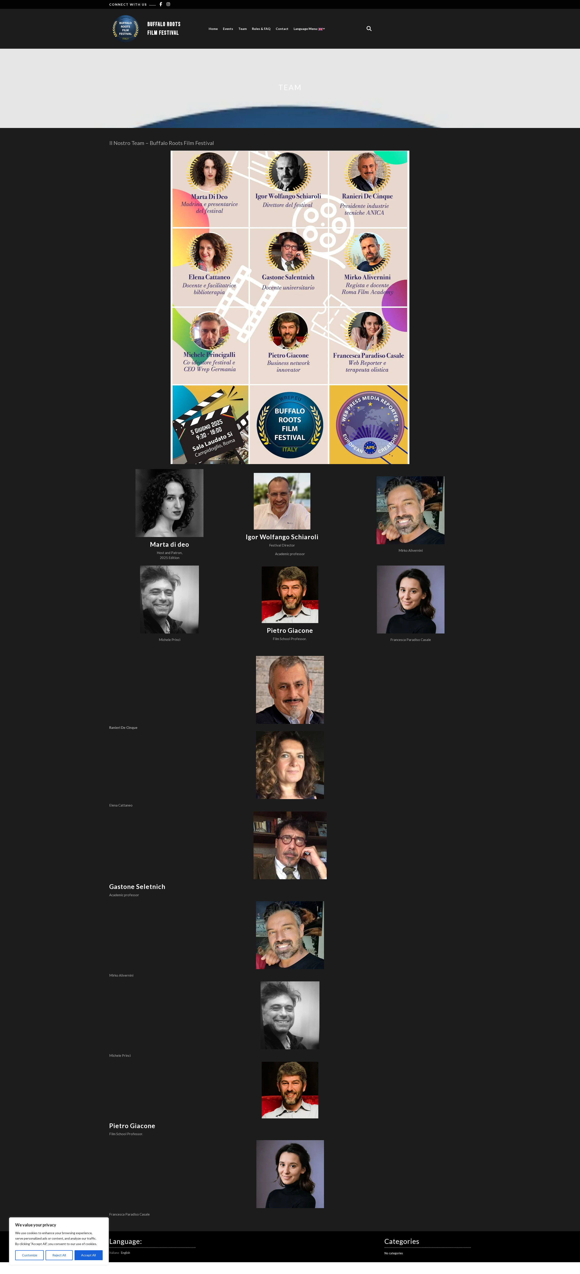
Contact (282, 29)
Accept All (88, 1255)
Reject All (59, 1255)
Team (242, 29)
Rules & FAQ (261, 29)
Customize (29, 1255)
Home (213, 29)
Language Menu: (306, 29)
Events (228, 29)
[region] (59, 1241)
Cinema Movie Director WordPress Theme (278, 1268)
